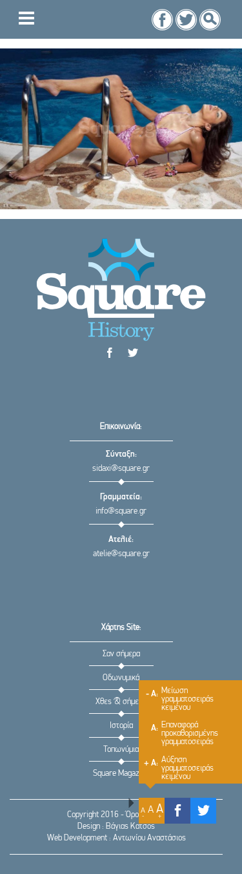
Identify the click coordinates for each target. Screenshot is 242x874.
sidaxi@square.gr (121, 468)
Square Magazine (121, 773)
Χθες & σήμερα (121, 702)
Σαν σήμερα (121, 654)
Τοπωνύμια (121, 749)
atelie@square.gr (121, 554)
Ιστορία (121, 726)
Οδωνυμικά (121, 678)
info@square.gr (121, 511)
